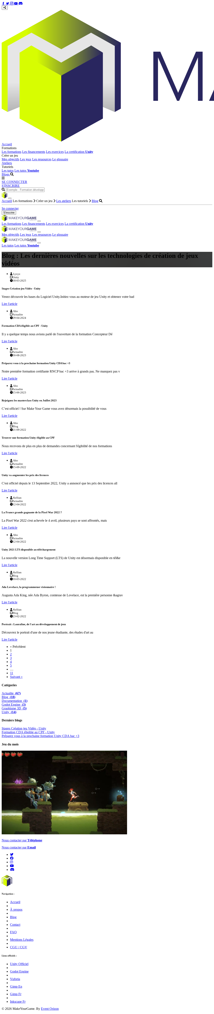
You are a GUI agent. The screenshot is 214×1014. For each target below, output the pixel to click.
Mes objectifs (10, 159)
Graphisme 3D (14, 708)
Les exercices (55, 152)
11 (11, 673)
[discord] (12, 869)
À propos (16, 909)
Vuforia (15, 979)
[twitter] (11, 854)
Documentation (14, 701)
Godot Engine (14, 704)
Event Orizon (50, 1008)
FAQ (13, 932)
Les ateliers (63, 201)
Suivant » (16, 677)
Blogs (6, 174)
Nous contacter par (22, 840)
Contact (15, 924)
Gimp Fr (15, 994)
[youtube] (12, 866)
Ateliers (7, 163)
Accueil (7, 144)
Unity (9, 712)
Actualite (11, 693)
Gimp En (16, 986)
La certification (79, 152)
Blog (95, 201)
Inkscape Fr (17, 1001)
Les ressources (41, 159)
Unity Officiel (19, 964)
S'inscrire (8, 212)
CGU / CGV (18, 947)
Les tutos (8, 170)
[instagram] (11, 862)
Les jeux (25, 159)
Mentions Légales (21, 939)
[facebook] (11, 858)
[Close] (9, 198)
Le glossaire (60, 159)
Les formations (11, 152)
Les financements (33, 152)
